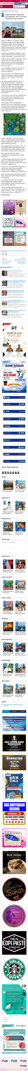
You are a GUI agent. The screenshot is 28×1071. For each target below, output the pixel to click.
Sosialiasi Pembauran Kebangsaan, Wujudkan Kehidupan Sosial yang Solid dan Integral (8, 592)
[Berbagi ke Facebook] (6, 254)
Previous (26, 487)
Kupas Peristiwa (4, 251)
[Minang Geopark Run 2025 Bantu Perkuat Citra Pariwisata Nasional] (8, 564)
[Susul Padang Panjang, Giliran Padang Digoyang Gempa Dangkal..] (20, 689)
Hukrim (13, 250)
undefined (17, 272)
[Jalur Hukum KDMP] (8, 485)
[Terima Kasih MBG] (20, 485)
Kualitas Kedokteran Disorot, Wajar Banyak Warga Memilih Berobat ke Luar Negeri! (20, 675)
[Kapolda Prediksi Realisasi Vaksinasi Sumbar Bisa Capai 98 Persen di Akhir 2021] (20, 585)
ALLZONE (22, 711)
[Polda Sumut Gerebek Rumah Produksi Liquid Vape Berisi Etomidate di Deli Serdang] (8, 647)
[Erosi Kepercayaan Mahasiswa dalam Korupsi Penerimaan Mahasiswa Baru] (8, 668)
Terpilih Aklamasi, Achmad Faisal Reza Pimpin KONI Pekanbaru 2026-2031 (8, 612)
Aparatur (5, 250)
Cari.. (26, 6)
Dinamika (10, 250)
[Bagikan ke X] (5, 254)
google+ (25, 1)
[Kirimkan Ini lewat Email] (2, 254)
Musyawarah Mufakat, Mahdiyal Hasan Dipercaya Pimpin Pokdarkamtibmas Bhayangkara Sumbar (8, 533)
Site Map (5, 1017)
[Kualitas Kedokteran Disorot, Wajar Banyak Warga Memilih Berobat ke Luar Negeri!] (20, 668)
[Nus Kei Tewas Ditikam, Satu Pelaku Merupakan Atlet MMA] (20, 606)
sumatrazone (3, 1070)
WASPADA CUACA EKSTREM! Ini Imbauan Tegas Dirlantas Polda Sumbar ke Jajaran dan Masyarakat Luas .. (20, 654)
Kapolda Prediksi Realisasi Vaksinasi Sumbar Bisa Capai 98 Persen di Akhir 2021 (20, 592)
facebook (23, 1)
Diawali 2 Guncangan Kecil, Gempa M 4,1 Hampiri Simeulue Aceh (8, 695)
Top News (6, 711)
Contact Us (5, 1021)
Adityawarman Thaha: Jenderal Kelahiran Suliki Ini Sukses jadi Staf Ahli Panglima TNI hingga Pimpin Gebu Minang (20, 533)
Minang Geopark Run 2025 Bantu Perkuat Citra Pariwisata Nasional (8, 571)
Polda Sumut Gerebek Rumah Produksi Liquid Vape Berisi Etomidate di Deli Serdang (8, 654)
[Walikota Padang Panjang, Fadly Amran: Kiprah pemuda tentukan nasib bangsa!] (20, 506)
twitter (21, 1)
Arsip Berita (14, 711)
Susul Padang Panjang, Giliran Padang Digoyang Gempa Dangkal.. (19, 695)
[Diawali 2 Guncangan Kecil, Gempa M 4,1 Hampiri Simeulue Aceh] (8, 689)
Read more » (23, 276)
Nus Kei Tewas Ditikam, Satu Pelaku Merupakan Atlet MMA (20, 612)
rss (27, 1)
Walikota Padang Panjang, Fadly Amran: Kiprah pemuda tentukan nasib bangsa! (19, 512)
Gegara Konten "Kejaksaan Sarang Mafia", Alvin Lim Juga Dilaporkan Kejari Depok (15, 16)
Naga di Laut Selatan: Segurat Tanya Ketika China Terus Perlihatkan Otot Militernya (20, 633)
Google (26, 1070)
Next (3, 487)
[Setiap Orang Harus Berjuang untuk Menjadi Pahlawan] (8, 506)
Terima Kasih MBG (19, 491)
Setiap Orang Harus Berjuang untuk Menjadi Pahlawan (8, 512)
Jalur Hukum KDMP (7, 491)
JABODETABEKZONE (20, 250)
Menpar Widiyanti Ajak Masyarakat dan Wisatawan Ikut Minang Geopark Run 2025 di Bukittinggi (20, 571)
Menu (1, 6)
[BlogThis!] (3, 254)
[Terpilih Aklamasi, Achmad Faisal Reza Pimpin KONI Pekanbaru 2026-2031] (8, 606)
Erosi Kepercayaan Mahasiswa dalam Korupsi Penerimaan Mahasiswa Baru (8, 675)
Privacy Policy (6, 1019)
